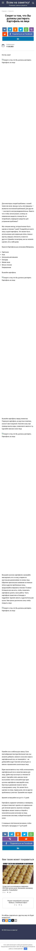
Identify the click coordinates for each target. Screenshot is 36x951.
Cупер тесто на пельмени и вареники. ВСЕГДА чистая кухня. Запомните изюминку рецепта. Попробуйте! (18, 888)
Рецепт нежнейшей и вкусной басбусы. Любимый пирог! (18, 901)
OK (25, 948)
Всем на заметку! (18, 2)
